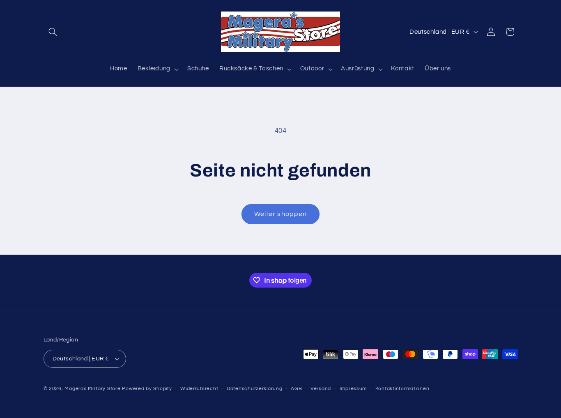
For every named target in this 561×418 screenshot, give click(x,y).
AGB (296, 389)
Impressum (353, 389)
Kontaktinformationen (402, 389)
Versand (320, 389)
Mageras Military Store (92, 388)
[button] (53, 31)
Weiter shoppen (280, 214)
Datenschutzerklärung (255, 389)
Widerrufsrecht (199, 389)
